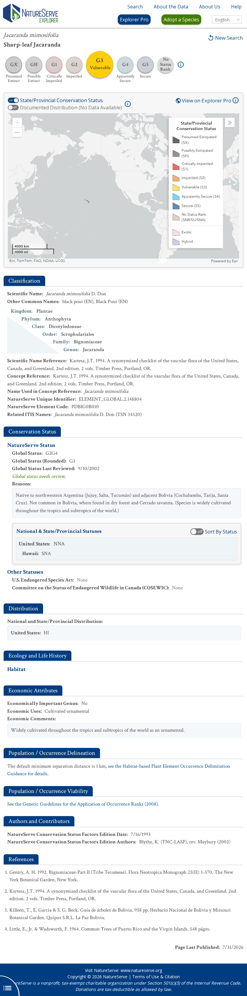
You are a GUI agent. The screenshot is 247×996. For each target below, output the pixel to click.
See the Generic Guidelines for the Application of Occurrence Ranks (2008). (83, 804)
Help (236, 6)
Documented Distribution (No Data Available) (71, 107)
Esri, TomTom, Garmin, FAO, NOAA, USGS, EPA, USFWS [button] (55, 261)
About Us (209, 6)
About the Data (171, 6)
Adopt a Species (181, 19)
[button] (17, 122)
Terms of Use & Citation (156, 976)
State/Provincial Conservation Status (61, 100)
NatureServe (115, 976)
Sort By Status (221, 531)
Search (135, 6)
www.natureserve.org (141, 970)
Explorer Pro (134, 19)
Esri (235, 261)
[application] (123, 188)
